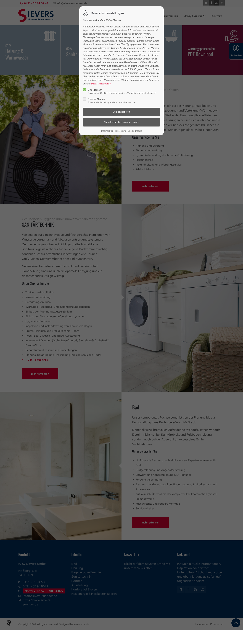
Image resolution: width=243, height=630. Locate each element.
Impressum (120, 131)
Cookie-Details (135, 131)
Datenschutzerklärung (100, 84)
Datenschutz (107, 131)
